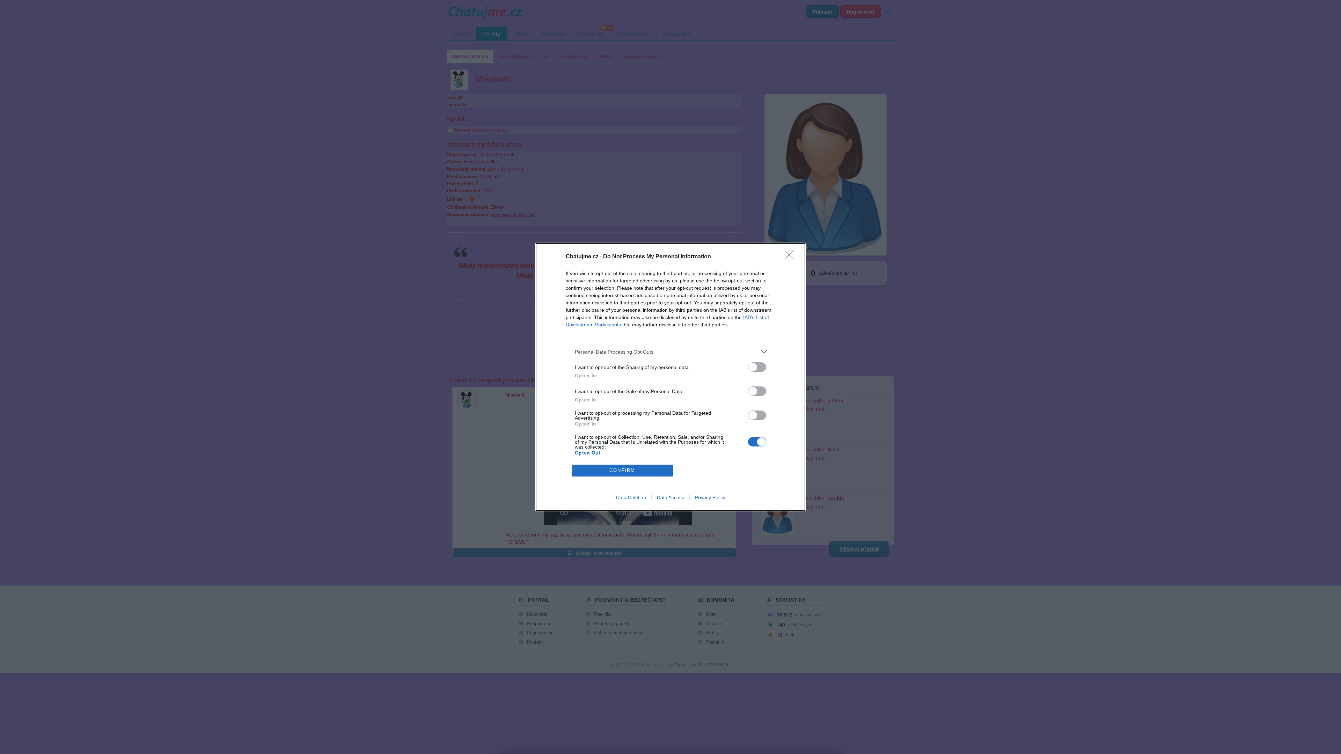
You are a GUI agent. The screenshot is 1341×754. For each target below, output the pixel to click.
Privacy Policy (710, 497)
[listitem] (670, 351)
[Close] (791, 257)
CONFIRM (622, 470)
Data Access (670, 497)
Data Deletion (631, 497)
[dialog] (670, 377)
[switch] (757, 367)
